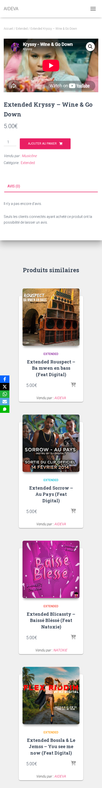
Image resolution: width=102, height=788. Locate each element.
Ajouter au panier (42, 143)
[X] (4, 386)
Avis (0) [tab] (13, 186)
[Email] (4, 401)
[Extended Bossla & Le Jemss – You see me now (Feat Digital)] (51, 695)
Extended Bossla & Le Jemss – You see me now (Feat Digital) (51, 746)
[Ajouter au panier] (73, 385)
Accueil (8, 28)
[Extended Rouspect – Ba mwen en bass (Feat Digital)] (51, 317)
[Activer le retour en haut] (92, 778)
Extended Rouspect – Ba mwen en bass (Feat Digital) (51, 368)
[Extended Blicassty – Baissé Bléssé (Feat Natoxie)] (51, 569)
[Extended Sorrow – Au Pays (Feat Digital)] (51, 443)
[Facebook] (4, 379)
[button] (90, 46)
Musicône (29, 156)
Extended (22, 28)
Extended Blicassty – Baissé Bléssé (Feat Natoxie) (51, 620)
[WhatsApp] (4, 394)
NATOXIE (60, 650)
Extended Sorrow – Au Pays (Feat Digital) (51, 494)
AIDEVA (60, 398)
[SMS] (4, 409)
